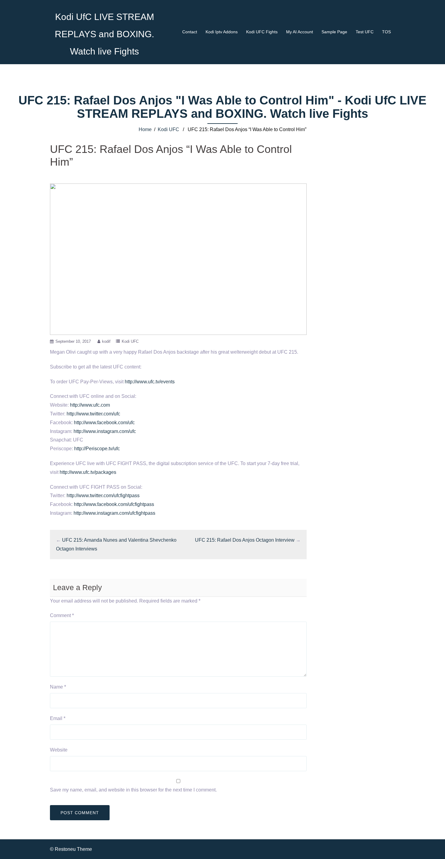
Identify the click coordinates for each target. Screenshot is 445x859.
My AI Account (299, 31)
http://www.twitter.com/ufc (93, 413)
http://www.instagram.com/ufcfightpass (114, 513)
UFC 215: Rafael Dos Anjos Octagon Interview (245, 540)
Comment (62, 615)
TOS (386, 31)
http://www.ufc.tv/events (150, 381)
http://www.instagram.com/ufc (105, 431)
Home (145, 129)
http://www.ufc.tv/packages (88, 472)
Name (58, 686)
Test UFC (365, 31)
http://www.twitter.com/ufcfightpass (103, 495)
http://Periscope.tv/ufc (97, 448)
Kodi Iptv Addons (222, 31)
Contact (189, 31)
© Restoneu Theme (71, 849)
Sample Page (334, 31)
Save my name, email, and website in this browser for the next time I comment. (133, 789)
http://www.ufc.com (90, 405)
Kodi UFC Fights (262, 31)
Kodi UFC (168, 129)
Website (59, 749)
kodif (106, 341)
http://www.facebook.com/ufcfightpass (114, 504)
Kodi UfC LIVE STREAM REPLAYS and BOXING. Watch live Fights (104, 34)
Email (57, 718)
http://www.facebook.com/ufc (104, 422)
